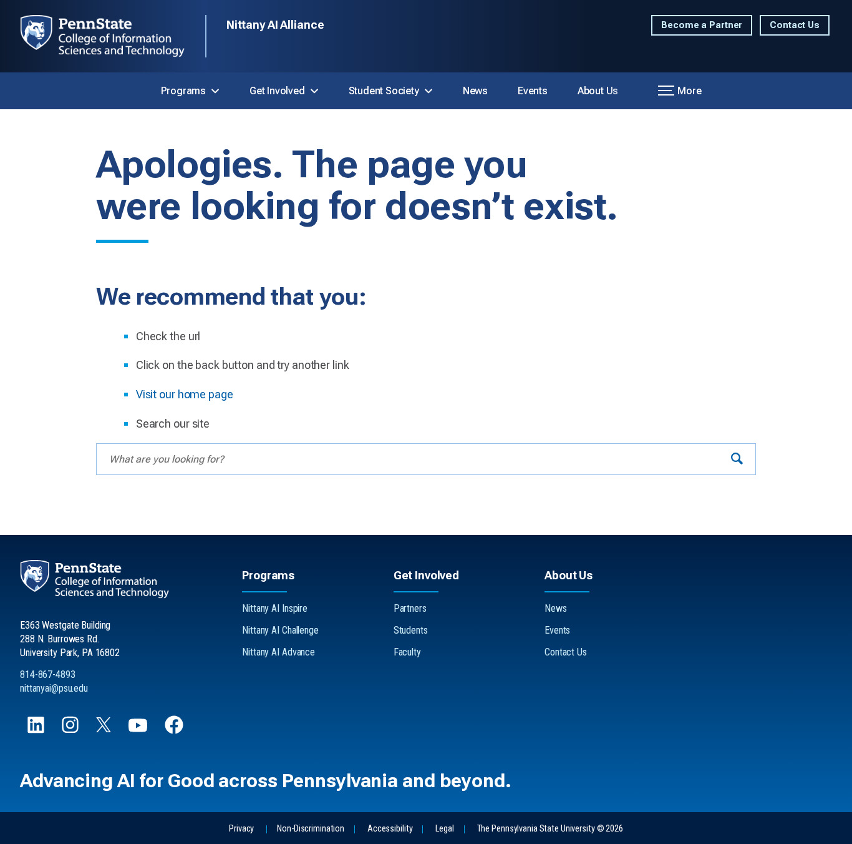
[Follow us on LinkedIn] (37, 731)
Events (533, 91)
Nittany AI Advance (278, 652)
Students (411, 630)
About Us (598, 91)
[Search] (737, 459)
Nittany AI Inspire (274, 608)
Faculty (407, 652)
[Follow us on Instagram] (71, 731)
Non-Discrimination (310, 828)
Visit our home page (184, 394)
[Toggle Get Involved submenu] (314, 91)
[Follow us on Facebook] (175, 731)
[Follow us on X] (105, 729)
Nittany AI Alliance (275, 24)
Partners (410, 608)
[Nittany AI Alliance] (112, 36)
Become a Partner (701, 25)
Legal (444, 828)
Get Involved (277, 91)
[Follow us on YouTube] (139, 731)
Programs (183, 91)
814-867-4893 (47, 674)
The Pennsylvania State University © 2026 (550, 828)
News (475, 91)
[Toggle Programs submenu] (215, 91)
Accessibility (389, 828)
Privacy (241, 828)
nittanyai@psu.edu (54, 688)
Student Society (384, 91)
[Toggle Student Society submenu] (428, 91)
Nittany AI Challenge (280, 630)
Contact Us (795, 25)
